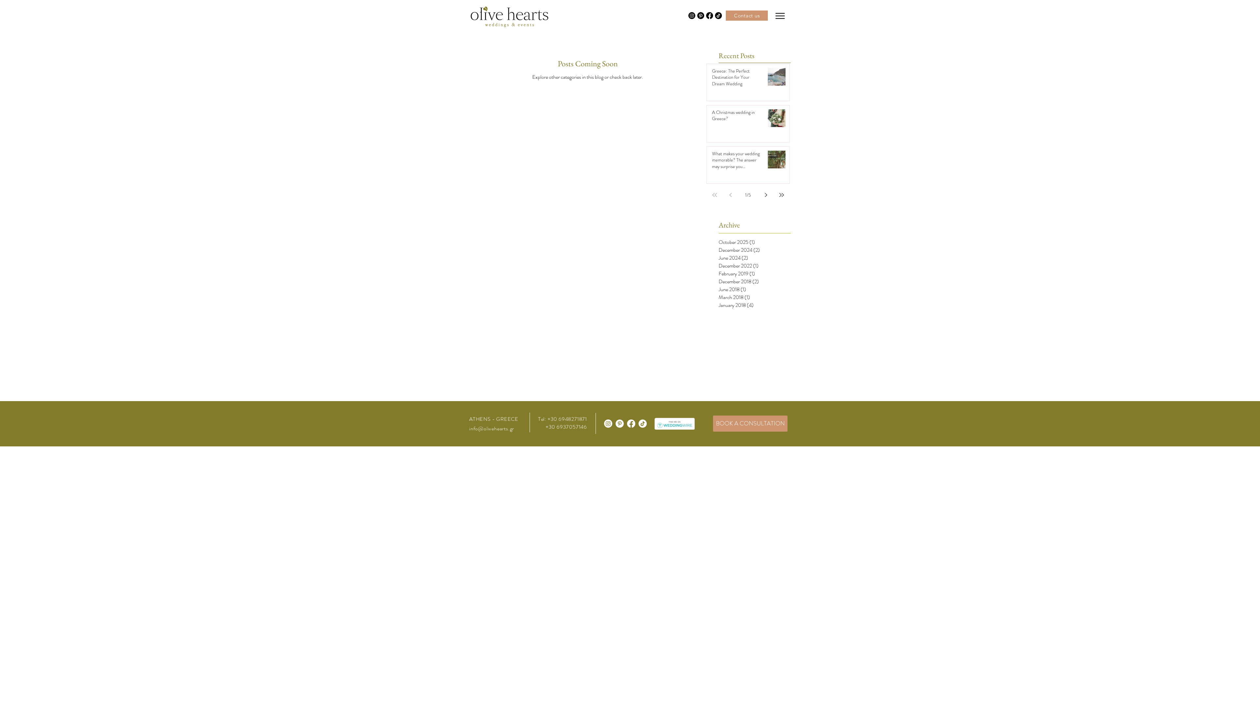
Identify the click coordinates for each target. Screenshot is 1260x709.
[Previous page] (730, 195)
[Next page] (766, 195)
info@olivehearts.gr (491, 428)
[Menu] (780, 16)
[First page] (715, 195)
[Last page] (782, 195)
